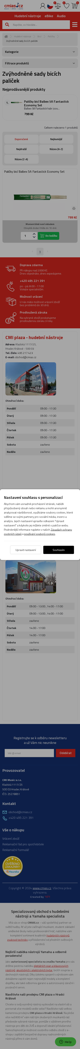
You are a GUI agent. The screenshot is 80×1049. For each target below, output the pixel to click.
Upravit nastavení (26, 550)
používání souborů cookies (39, 534)
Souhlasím (59, 550)
